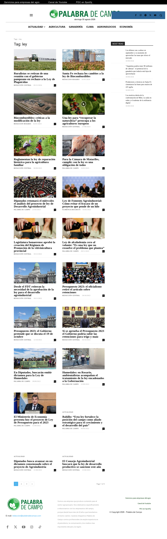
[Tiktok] (39, 527)
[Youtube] (155, 15)
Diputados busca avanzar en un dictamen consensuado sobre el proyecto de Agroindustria (33, 463)
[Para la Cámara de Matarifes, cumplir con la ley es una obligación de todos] (83, 145)
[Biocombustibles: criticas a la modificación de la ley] (35, 104)
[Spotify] (145, 15)
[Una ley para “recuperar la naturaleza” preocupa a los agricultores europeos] (83, 104)
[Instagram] (140, 15)
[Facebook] (136, 15)
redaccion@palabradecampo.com (26, 515)
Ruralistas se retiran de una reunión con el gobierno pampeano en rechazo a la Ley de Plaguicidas (34, 78)
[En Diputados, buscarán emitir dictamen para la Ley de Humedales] (35, 358)
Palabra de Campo (70, 168)
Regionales (67, 237)
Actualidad (19, 69)
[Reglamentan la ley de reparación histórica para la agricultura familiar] (35, 145)
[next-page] (32, 484)
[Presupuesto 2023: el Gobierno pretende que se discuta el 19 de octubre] (35, 317)
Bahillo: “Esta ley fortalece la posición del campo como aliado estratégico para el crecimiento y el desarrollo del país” (82, 421)
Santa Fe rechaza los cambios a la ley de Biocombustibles (83, 75)
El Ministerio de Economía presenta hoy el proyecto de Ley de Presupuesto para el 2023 (33, 419)
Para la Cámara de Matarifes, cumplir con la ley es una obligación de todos (80, 162)
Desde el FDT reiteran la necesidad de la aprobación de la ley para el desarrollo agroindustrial (34, 291)
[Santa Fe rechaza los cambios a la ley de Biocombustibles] (83, 59)
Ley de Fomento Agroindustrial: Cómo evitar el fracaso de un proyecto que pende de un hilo (82, 203)
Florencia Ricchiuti (71, 209)
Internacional (69, 113)
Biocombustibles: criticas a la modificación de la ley (32, 119)
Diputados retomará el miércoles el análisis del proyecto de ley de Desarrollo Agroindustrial (34, 203)
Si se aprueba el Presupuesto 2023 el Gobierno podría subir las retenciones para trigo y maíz (83, 333)
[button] (161, 15)
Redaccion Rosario (71, 79)
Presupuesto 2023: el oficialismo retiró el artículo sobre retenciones (82, 289)
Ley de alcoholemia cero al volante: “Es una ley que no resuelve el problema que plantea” (83, 245)
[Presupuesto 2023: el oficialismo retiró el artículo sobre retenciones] (83, 272)
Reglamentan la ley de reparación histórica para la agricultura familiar (34, 162)
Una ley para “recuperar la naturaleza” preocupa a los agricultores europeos (79, 120)
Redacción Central (22, 85)
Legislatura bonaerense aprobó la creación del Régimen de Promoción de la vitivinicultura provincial (34, 246)
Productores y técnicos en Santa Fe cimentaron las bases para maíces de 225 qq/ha (139, 84)
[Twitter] (15, 527)
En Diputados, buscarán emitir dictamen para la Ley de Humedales (33, 375)
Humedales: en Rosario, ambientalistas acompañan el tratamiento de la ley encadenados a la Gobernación (83, 377)
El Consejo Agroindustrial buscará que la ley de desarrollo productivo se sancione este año (82, 463)
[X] (150, 15)
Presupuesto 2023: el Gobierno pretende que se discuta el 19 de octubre (33, 333)
